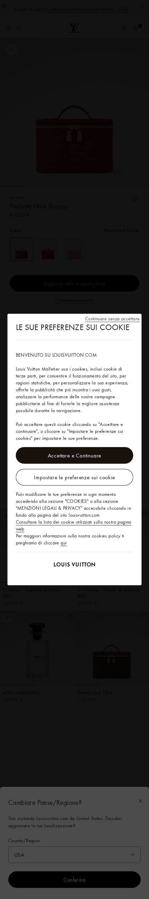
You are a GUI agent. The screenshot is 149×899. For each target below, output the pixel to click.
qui (64, 543)
